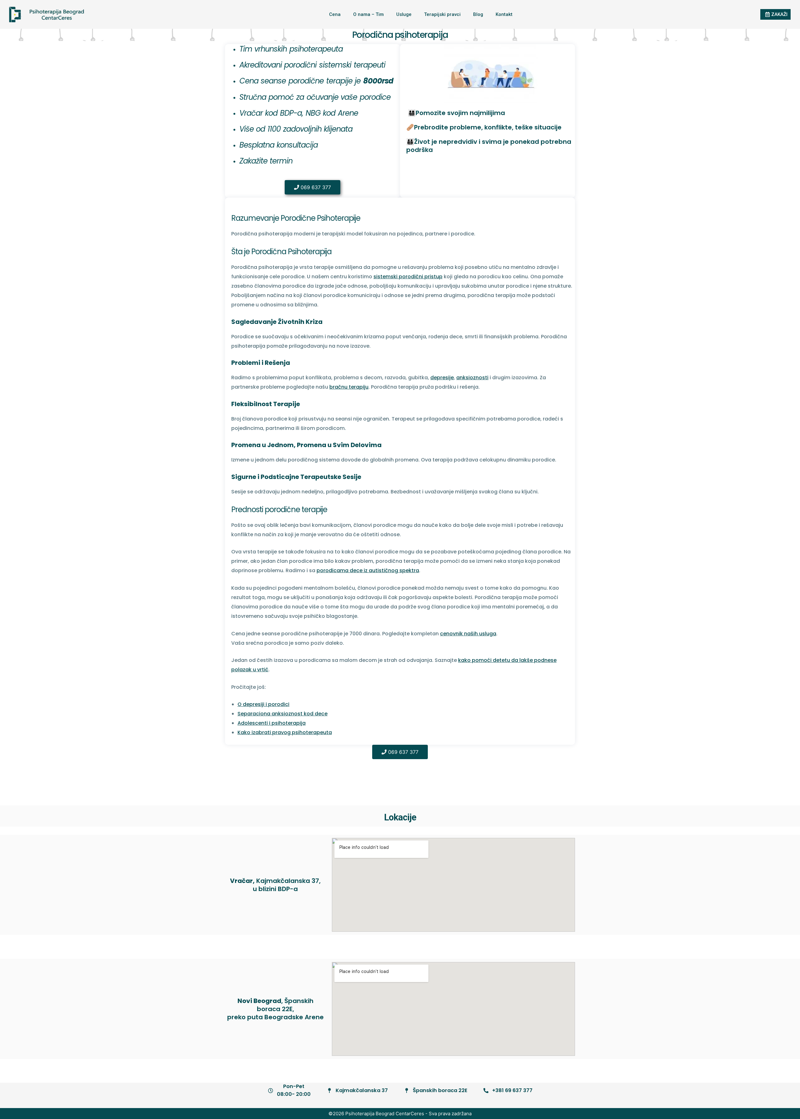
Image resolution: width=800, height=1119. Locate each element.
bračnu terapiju (348, 387)
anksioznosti (472, 377)
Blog (478, 14)
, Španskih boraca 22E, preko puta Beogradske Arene (275, 1008)
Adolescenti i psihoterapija (272, 723)
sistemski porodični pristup (407, 276)
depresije (442, 377)
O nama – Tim (368, 14)
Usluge (404, 14)
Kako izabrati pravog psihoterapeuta (285, 732)
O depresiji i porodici (263, 704)
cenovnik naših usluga (468, 633)
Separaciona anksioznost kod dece (283, 713)
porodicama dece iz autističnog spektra (368, 570)
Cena (335, 14)
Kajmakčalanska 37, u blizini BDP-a (275, 884)
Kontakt (504, 14)
